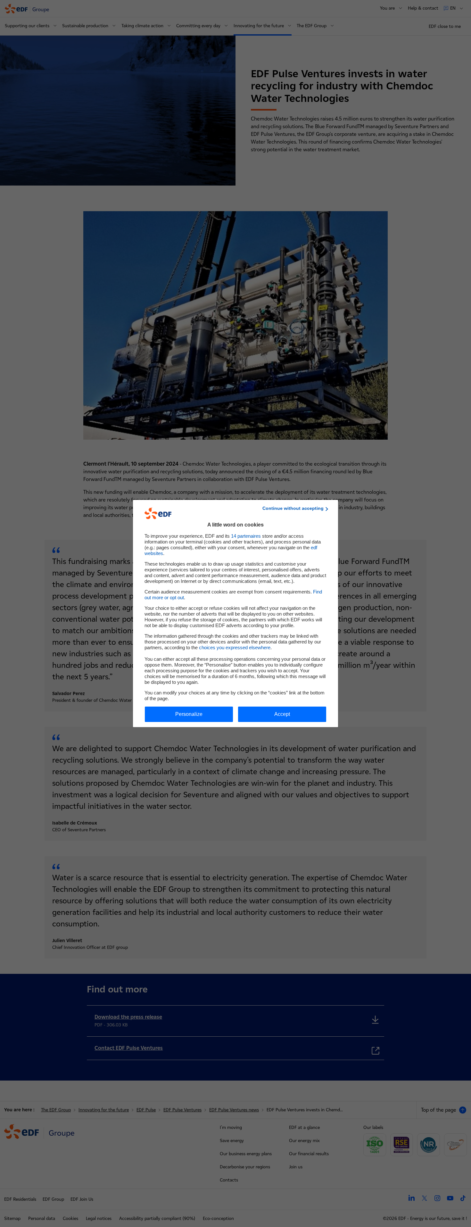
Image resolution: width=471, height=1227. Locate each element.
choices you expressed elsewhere (234, 647)
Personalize (188, 714)
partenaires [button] (246, 536)
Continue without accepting (293, 508)
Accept (282, 714)
